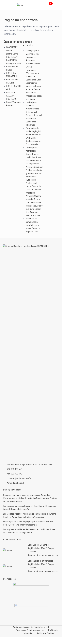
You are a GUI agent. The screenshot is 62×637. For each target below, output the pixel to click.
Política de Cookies (45, 633)
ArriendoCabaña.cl (15, 483)
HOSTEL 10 (11, 99)
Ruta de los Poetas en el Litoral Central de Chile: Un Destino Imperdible (33, 186)
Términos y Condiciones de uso (30, 630)
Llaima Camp (12, 54)
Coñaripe (32, 551)
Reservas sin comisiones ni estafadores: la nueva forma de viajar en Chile (33, 225)
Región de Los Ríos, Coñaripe (41, 548)
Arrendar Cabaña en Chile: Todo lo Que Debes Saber (34, 199)
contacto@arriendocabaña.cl (20, 478)
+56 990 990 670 (14, 469)
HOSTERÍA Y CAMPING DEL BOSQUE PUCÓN (13, 60)
